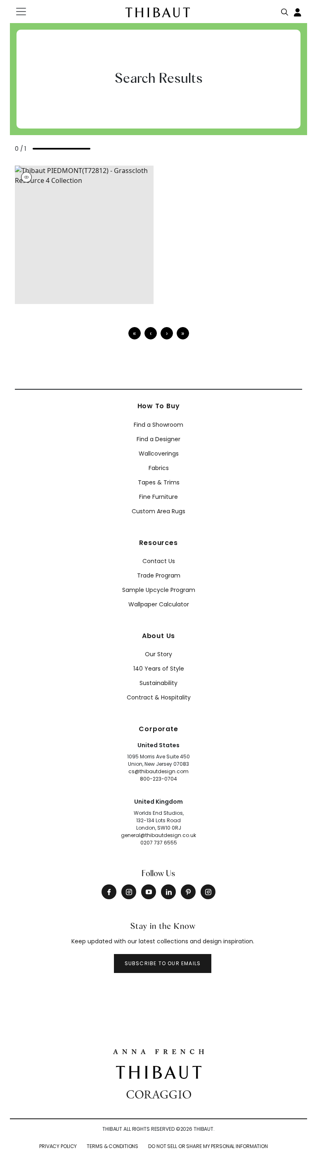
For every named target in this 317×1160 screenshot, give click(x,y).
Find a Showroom (158, 425)
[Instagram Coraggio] (208, 891)
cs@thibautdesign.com (158, 771)
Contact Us (158, 561)
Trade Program (158, 575)
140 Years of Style (158, 668)
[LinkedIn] (168, 891)
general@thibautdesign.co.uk (158, 835)
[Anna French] (158, 1050)
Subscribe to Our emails (163, 963)
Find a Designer (158, 439)
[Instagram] (128, 891)
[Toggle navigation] (26, 11)
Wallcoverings (159, 453)
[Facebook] (109, 891)
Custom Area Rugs (158, 511)
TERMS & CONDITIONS (112, 1146)
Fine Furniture (158, 497)
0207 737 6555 (158, 842)
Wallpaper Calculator (158, 604)
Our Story (158, 654)
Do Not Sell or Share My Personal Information (208, 1146)
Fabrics (159, 468)
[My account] (298, 11)
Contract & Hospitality (159, 697)
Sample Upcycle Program (158, 590)
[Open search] (285, 10)
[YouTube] (148, 891)
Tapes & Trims (159, 482)
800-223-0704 (158, 778)
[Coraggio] (158, 1093)
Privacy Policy (58, 1146)
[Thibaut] (158, 1071)
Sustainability (158, 683)
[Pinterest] (188, 891)
